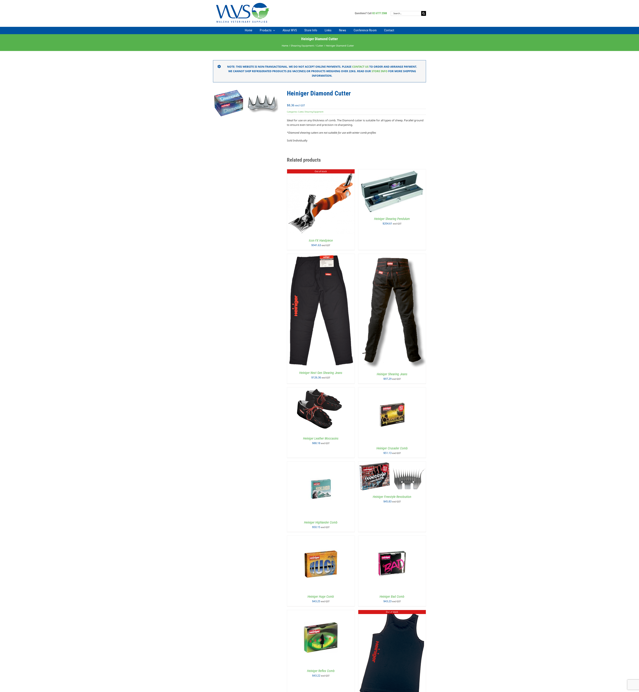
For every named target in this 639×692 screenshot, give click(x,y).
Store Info (380, 71)
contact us (360, 66)
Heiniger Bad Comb (392, 597)
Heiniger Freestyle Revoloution (392, 497)
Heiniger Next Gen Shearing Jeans (320, 373)
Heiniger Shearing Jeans (392, 374)
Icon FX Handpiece (321, 240)
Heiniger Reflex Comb (321, 671)
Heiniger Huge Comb (321, 597)
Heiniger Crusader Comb (392, 448)
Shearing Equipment (314, 111)
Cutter (301, 111)
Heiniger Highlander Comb (320, 522)
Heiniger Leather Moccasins (320, 438)
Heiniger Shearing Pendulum (392, 219)
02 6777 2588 (379, 13)
